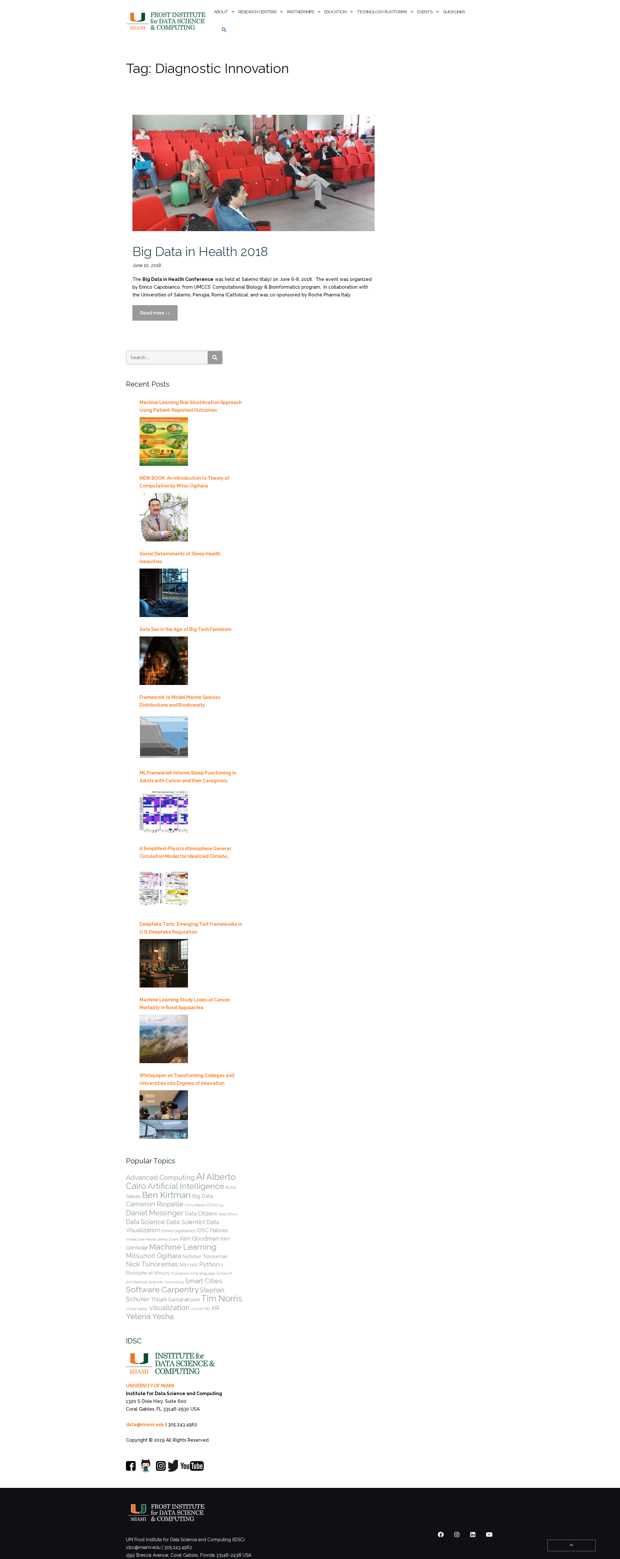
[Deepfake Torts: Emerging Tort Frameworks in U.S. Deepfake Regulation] (164, 963)
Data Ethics (228, 1214)
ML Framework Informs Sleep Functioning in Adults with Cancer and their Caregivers (188, 776)
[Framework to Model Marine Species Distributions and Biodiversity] (164, 736)
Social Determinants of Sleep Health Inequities (180, 557)
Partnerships (300, 11)
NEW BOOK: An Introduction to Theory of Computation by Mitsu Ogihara (184, 481)
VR (207, 1308)
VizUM (197, 1309)
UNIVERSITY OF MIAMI (150, 1385)
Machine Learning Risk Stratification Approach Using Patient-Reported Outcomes (191, 406)
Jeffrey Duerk (168, 1239)
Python (209, 1264)
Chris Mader (195, 1205)
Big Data (202, 1196)
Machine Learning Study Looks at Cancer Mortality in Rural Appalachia (185, 1003)
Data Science (145, 1222)
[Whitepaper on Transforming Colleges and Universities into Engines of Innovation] (164, 1114)
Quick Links (454, 11)
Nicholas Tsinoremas (205, 1256)
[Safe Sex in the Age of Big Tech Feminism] (164, 660)
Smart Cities (203, 1281)
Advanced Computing (160, 1177)
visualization (169, 1307)
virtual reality (137, 1309)
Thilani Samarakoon (175, 1299)
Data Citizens (201, 1213)
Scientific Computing (166, 1282)
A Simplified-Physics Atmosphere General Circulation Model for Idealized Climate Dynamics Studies (185, 853)
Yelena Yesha (150, 1316)
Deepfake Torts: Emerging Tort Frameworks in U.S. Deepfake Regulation (191, 928)
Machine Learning (183, 1247)
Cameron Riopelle (154, 1204)
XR (215, 1308)
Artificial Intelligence (186, 1186)
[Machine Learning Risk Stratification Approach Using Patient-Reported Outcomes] (164, 441)
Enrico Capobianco (178, 1230)
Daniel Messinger (154, 1213)
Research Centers (257, 11)
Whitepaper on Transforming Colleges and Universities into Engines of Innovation (187, 1079)
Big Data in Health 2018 (200, 251)
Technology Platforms (382, 11)
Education (335, 11)
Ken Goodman (199, 1238)
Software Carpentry (162, 1289)
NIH (184, 1265)
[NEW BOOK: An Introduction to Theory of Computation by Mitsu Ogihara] (164, 517)
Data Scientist (185, 1221)
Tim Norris (221, 1298)
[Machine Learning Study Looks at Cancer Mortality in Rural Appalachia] (164, 1039)
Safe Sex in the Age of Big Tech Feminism (185, 629)
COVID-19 (215, 1205)
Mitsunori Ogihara (153, 1256)
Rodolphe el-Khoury (148, 1273)
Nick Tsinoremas (152, 1264)
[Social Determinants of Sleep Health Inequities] (164, 593)
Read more (159, 315)
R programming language (193, 1273)
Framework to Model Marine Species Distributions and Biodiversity (180, 701)
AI (200, 1176)
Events (424, 11)
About (221, 11)
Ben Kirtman (166, 1195)
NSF (194, 1265)
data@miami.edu (145, 1424)
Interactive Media (141, 1239)
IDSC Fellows (212, 1230)
